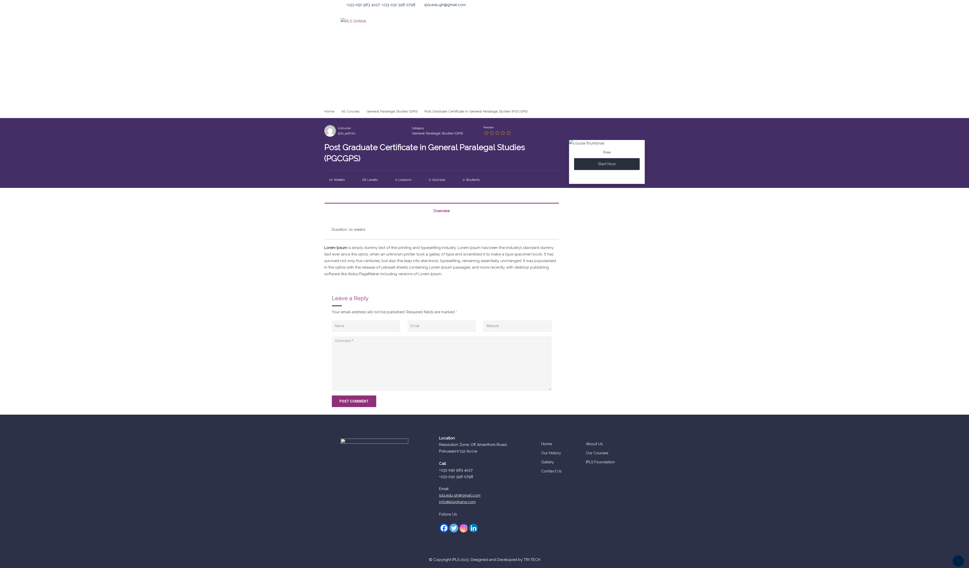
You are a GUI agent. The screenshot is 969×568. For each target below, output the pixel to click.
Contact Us (551, 471)
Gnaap (590, 21)
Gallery (547, 462)
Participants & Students (554, 21)
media (609, 21)
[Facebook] (444, 528)
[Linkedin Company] (473, 528)
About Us (421, 21)
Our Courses (597, 453)
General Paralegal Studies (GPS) (437, 133)
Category (418, 128)
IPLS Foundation (600, 462)
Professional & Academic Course (496, 21)
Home (399, 21)
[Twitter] (453, 528)
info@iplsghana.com (457, 502)
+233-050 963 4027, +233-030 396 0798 (380, 5)
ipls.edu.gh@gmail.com (445, 5)
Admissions (448, 21)
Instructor (344, 128)
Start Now (607, 164)
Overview (441, 211)
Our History (551, 453)
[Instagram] (463, 528)
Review (488, 127)
